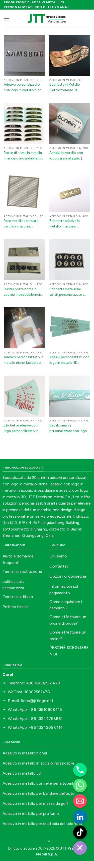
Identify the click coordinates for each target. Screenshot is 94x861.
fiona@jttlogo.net (37, 700)
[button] (7, 18)
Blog (47, 841)
